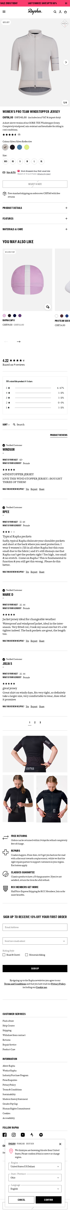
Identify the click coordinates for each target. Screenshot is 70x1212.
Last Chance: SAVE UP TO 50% (42, 3)
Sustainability (9, 1094)
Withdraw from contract (14, 1035)
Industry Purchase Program (15, 1075)
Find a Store (8, 1021)
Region (14, 1163)
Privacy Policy (58, 983)
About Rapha (9, 1065)
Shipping (7, 1030)
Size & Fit (11, 172)
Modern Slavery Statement (15, 1099)
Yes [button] (27, 489)
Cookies (6, 1113)
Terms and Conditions (15, 983)
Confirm (48, 1199)
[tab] (58, 436)
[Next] (18, 341)
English (11, 1144)
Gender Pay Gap (10, 1103)
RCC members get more (24, 887)
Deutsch (30, 1144)
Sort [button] (5, 424)
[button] (29, 723)
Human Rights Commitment (16, 1108)
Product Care (9, 1049)
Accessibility (9, 1118)
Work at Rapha (9, 1070)
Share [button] (41, 489)
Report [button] (34, 489)
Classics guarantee (23, 872)
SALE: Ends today (9, 3)
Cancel (21, 1199)
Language (15, 1185)
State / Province (18, 1174)
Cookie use (41, 987)
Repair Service (9, 1044)
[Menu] (4, 11)
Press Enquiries (10, 1080)
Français (21, 1144)
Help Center (9, 1025)
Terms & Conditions (12, 1089)
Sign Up (35, 968)
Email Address (12, 927)
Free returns (19, 836)
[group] (35, 360)
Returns (6, 1040)
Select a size (35, 184)
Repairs (15, 850)
